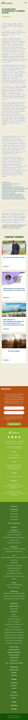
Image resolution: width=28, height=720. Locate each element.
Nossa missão (14, 514)
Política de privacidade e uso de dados (14, 441)
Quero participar (14, 424)
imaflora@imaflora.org (17, 447)
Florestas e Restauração (14, 652)
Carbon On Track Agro (14, 587)
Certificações (14, 530)
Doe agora (14, 705)
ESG (14, 555)
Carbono (14, 582)
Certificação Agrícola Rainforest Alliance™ (14, 537)
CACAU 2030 (14, 611)
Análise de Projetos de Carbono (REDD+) (14, 593)
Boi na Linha (14, 609)
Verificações (14, 546)
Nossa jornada (14, 519)
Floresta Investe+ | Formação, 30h (14, 624)
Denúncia (14, 698)
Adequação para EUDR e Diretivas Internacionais (14, 557)
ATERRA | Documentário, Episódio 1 (14, 629)
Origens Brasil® (14, 657)
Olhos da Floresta (14, 655)
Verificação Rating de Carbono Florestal (14, 598)
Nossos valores (14, 516)
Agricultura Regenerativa (14, 568)
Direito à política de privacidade (14, 443)
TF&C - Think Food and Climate (14, 663)
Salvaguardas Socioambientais (14, 565)
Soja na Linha (14, 660)
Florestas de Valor (14, 649)
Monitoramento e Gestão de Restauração (14, 596)
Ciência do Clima (14, 647)
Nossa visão (14, 511)
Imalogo (14, 709)
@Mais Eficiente (14, 606)
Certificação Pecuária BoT (14, 543)
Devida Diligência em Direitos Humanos (14, 576)
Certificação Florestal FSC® (14, 532)
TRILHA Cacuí (14, 616)
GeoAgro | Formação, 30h (14, 619)
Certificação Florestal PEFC (14, 534)
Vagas (14, 702)
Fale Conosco (14, 695)
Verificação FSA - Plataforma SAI (14, 551)
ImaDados (14, 672)
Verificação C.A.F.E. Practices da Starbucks (14, 548)
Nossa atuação (14, 509)
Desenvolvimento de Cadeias (14, 573)
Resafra (14, 579)
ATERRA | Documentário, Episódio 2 (14, 632)
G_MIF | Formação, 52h (14, 621)
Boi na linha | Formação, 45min (14, 640)
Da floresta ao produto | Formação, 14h (14, 637)
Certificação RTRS (14, 540)
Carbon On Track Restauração (14, 584)
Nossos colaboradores (14, 523)
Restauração (14, 591)
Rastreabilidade (14, 562)
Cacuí (14, 614)
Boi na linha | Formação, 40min (14, 643)
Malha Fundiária (14, 670)
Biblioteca (14, 685)
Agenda (14, 679)
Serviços (14, 527)
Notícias (14, 688)
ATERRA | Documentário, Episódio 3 (14, 635)
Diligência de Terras (14, 570)
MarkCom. (18, 717)
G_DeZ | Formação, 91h (14, 627)
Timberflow (14, 675)
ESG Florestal (14, 560)
